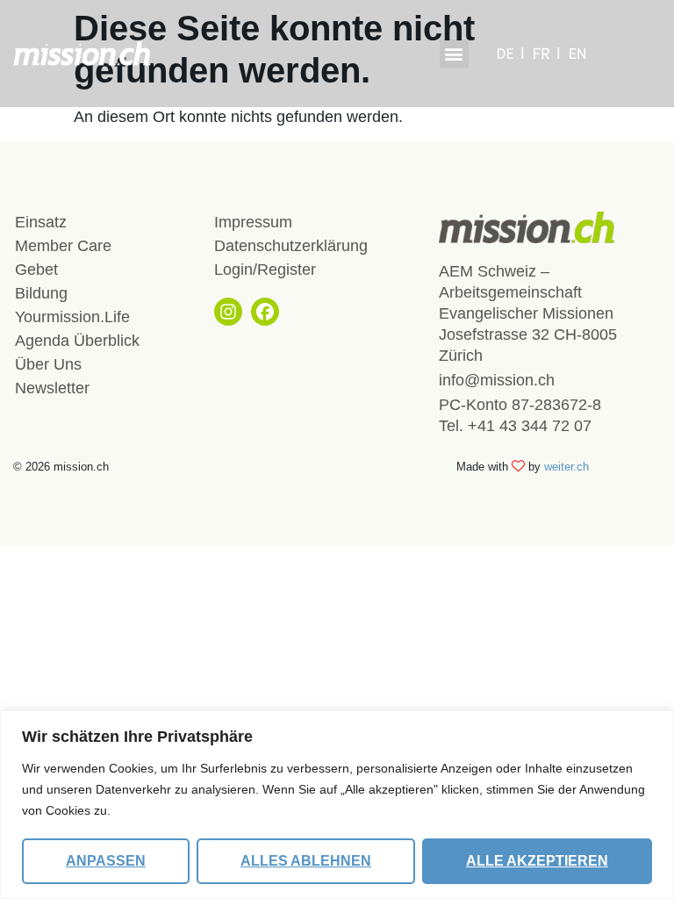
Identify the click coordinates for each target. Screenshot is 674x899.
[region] (337, 804)
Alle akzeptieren (537, 860)
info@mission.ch (497, 380)
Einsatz (41, 222)
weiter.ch (566, 466)
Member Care (63, 246)
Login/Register (265, 269)
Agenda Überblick (77, 340)
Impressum (253, 222)
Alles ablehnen (305, 860)
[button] (454, 54)
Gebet (36, 269)
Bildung (41, 293)
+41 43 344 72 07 (530, 426)
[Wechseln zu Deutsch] (511, 53)
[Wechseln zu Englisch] (577, 53)
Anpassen (106, 860)
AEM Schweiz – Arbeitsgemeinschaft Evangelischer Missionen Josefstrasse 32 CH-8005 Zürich (528, 313)
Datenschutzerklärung (291, 246)
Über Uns (48, 364)
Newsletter (52, 388)
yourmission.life (72, 317)
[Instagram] (228, 312)
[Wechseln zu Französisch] (547, 53)
